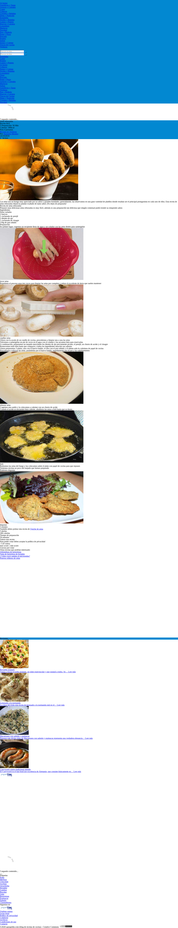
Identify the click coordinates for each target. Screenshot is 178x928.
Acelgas (3, 884)
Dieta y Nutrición (7, 15)
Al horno (3, 3)
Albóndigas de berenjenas (10, 552)
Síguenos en (5, 904)
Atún (2, 894)
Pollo (2, 877)
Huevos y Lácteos (7, 24)
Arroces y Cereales (8, 7)
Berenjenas (4, 896)
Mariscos (3, 28)
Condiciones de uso (8, 922)
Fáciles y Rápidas (7, 20)
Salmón (3, 900)
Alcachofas (4, 886)
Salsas (2, 41)
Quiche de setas (36, 529)
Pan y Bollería (6, 32)
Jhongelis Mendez (10, 134)
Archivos (4, 920)
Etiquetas (4, 875)
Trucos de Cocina (7, 45)
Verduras (3, 47)
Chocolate (4, 882)
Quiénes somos (6, 911)
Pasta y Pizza (5, 34)
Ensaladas (4, 18)
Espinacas (4, 898)
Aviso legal (4, 913)
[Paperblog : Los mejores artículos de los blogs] (6, 776)
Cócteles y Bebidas (8, 13)
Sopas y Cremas (6, 43)
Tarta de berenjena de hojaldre (12, 554)
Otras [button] (2, 75)
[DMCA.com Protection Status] (65, 927)
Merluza (3, 879)
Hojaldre (3, 888)
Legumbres (4, 26)
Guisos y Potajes (7, 22)
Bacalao (3, 892)
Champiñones (5, 902)
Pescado (3, 36)
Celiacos (3, 11)
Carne (2, 9)
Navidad (3, 30)
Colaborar (4, 918)
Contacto (3, 924)
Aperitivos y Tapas (8, 5)
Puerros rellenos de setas (10, 558)
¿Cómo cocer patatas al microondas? (15, 556)
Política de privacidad (9, 915)
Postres (3, 38)
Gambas (3, 890)
